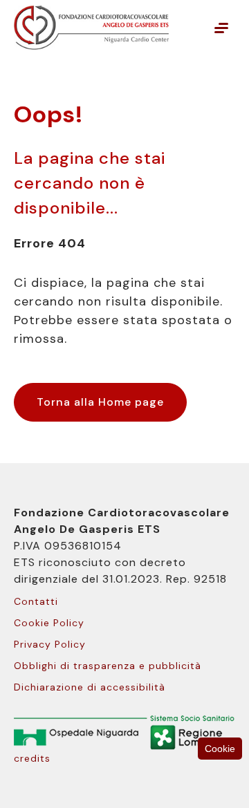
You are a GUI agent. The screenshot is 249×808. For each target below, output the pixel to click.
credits (32, 758)
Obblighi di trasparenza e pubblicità (107, 665)
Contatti (36, 601)
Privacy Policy (50, 644)
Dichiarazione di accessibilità (89, 687)
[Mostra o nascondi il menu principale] (221, 27)
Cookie (220, 748)
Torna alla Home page (100, 402)
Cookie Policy (49, 623)
